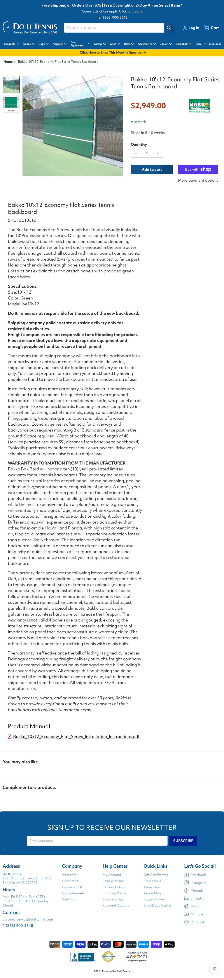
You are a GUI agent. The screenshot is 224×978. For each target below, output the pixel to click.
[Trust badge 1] (82, 957)
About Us (69, 875)
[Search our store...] (169, 28)
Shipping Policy (114, 893)
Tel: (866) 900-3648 (112, 17)
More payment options (198, 180)
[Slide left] (25, 126)
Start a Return (113, 881)
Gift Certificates (156, 875)
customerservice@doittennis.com (28, 919)
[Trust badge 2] (108, 957)
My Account (112, 875)
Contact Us (70, 881)
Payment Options (116, 905)
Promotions (152, 881)
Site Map (68, 899)
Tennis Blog (152, 893)
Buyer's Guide (154, 899)
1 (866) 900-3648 (18, 925)
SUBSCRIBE (183, 840)
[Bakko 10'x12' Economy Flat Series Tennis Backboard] (11, 84)
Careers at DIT (73, 887)
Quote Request (73, 893)
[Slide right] (120, 126)
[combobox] (119, 28)
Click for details (131, 11)
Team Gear (152, 887)
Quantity (139, 144)
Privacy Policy (113, 899)
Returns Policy (113, 887)
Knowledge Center (158, 905)
